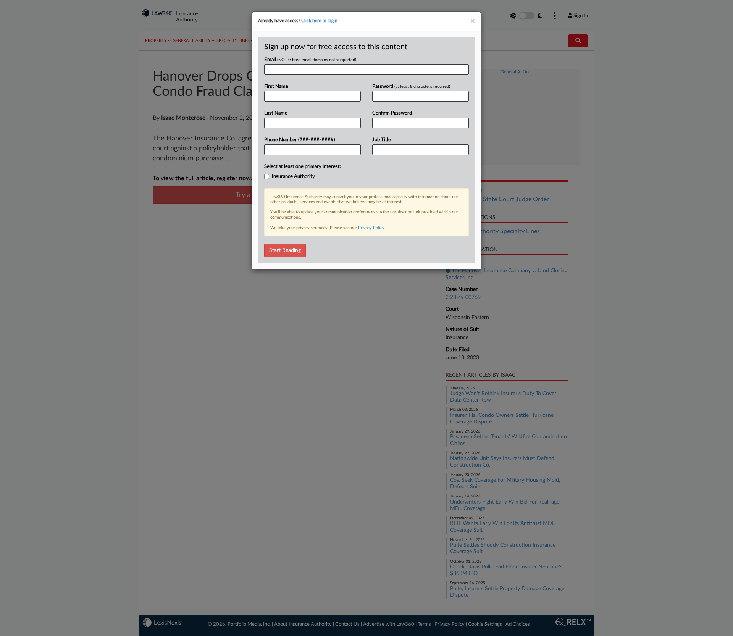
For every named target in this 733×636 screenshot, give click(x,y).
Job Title (381, 139)
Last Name (275, 113)
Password (411, 86)
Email (310, 59)
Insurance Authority (293, 176)
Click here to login (319, 20)
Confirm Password (392, 113)
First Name (276, 86)
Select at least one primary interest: (302, 166)
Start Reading (285, 250)
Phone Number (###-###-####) (299, 139)
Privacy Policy (371, 228)
